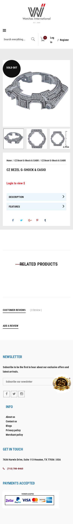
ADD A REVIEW (10, 325)
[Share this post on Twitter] (24, 220)
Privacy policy (13, 430)
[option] (36, 93)
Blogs (9, 425)
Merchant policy (14, 434)
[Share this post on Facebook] (16, 220)
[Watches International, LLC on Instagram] (21, 394)
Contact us (11, 421)
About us (10, 416)
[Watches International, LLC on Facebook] (6, 394)
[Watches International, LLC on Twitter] (14, 394)
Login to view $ (16, 183)
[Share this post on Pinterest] (40, 220)
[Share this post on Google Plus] (32, 220)
